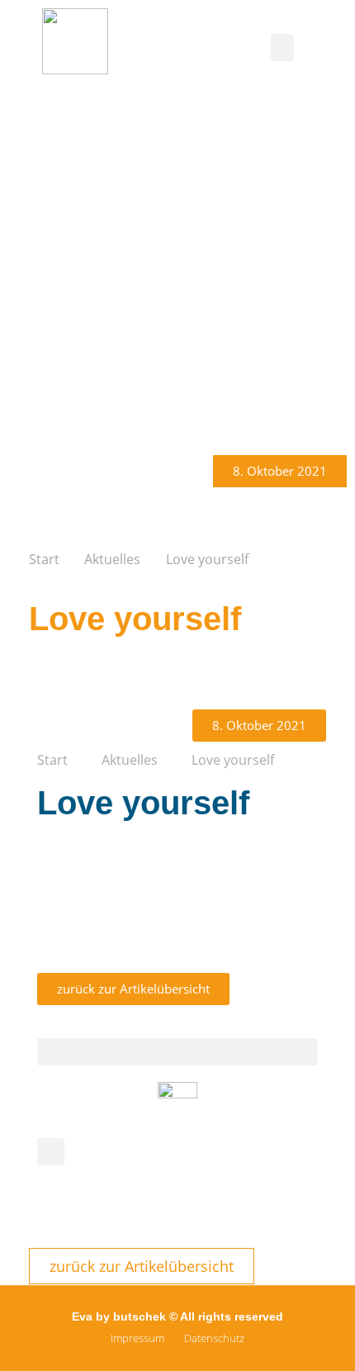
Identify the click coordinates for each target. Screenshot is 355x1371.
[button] (282, 47)
